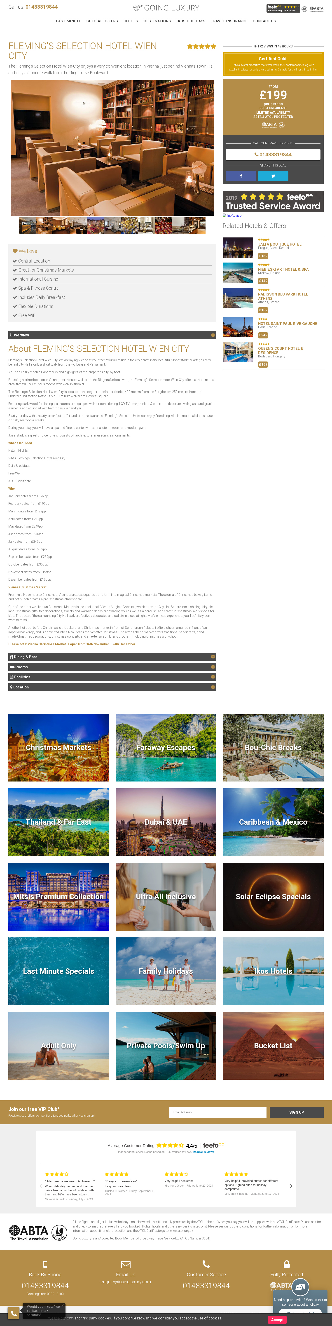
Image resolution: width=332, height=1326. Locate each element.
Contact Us (264, 21)
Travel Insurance (229, 21)
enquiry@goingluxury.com (126, 1281)
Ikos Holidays (191, 21)
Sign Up (296, 1112)
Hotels (131, 21)
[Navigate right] (291, 1186)
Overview (20, 335)
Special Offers (102, 21)
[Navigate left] (40, 1186)
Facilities (21, 677)
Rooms (21, 667)
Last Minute (68, 21)
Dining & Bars (25, 657)
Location (20, 687)
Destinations (157, 21)
